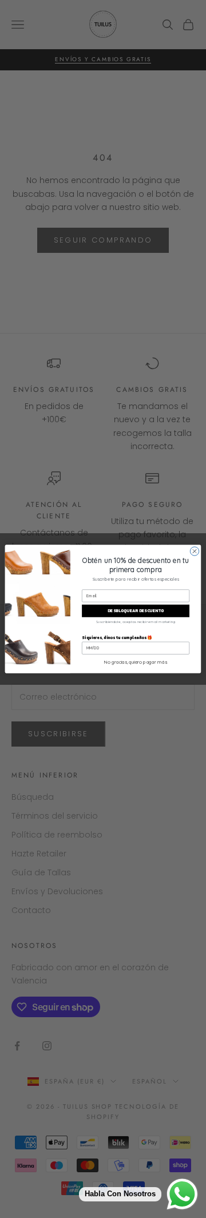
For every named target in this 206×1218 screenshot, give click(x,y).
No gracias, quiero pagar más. (136, 662)
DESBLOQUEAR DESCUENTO (136, 611)
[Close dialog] (194, 551)
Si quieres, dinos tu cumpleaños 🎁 (117, 637)
